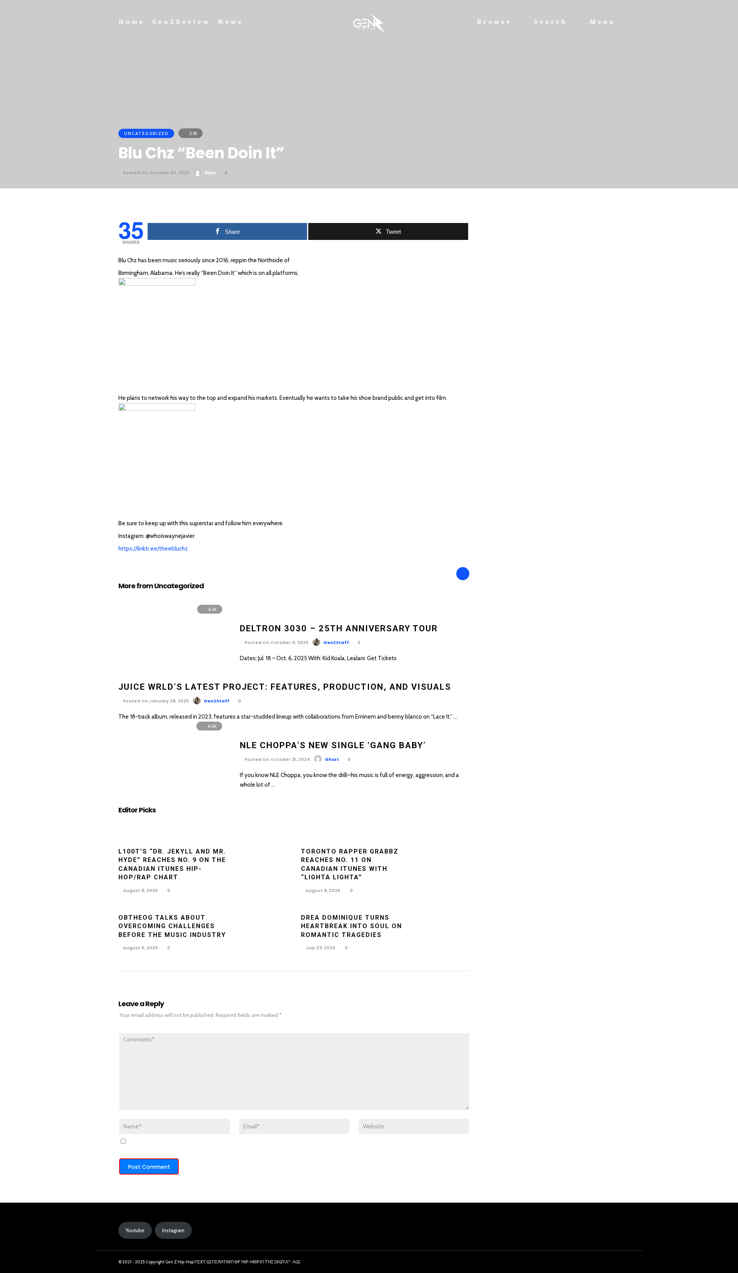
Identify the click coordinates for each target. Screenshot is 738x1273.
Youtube (135, 1230)
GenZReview (181, 22)
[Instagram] (597, 1262)
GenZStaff (336, 642)
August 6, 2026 (140, 948)
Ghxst (332, 759)
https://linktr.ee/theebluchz (153, 548)
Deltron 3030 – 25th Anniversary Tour (339, 628)
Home (131, 22)
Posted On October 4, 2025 (275, 642)
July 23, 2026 (319, 948)
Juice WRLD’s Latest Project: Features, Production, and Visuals (284, 687)
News (230, 22)
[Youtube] (611, 1262)
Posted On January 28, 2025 (155, 701)
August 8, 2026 (140, 890)
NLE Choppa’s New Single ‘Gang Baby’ (333, 745)
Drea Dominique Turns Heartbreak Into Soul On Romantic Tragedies (351, 926)
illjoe (210, 173)
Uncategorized (146, 133)
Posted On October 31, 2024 (276, 759)
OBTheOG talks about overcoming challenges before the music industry (172, 926)
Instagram (173, 1230)
